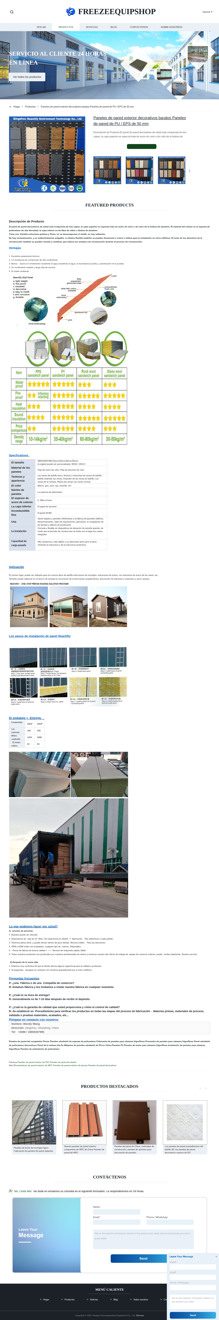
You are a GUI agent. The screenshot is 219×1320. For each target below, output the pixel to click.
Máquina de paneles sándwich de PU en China (87, 1045)
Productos (66, 27)
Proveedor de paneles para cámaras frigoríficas (169, 1041)
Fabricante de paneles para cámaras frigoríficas (120, 1041)
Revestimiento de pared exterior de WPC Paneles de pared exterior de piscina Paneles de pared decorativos (65, 1065)
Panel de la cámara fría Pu (50, 1045)
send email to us (143, 146)
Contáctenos (139, 27)
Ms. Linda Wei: (23, 1191)
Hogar (41, 27)
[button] (12, 12)
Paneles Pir (117, 1045)
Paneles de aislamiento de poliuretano (40, 1049)
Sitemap (140, 1315)
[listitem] (109, 169)
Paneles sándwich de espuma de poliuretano (73, 1041)
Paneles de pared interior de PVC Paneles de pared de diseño (47, 1062)
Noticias (92, 27)
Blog (113, 27)
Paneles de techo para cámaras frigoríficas (145, 1045)
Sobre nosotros (171, 27)
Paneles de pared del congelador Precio (29, 1041)
